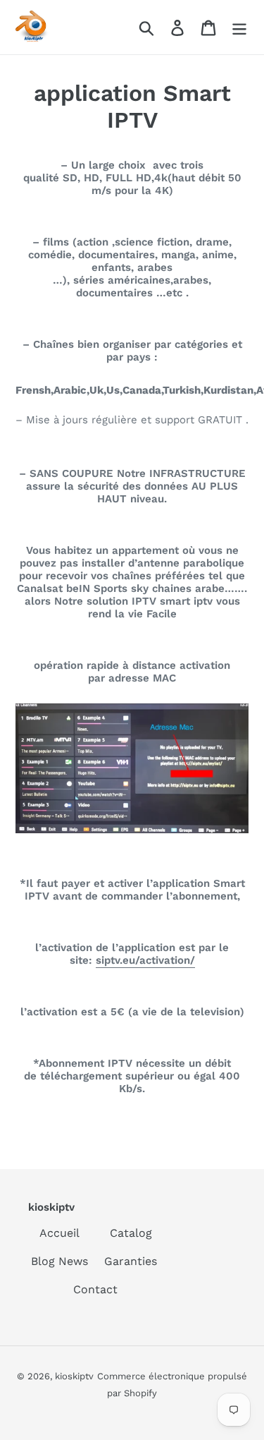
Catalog (131, 1233)
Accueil (59, 1233)
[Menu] (239, 27)
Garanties (130, 1261)
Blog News (59, 1261)
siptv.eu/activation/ (145, 960)
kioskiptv (74, 1376)
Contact (95, 1289)
